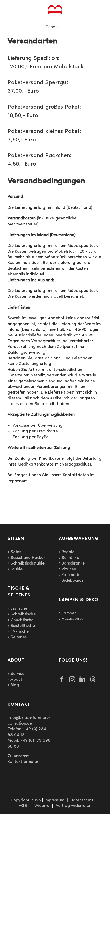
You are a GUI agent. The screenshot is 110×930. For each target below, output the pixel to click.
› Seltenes (17, 636)
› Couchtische (21, 619)
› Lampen (68, 612)
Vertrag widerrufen (73, 805)
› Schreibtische (22, 613)
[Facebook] (62, 679)
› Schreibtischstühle (26, 563)
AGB (23, 805)
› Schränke (69, 557)
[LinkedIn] (82, 679)
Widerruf (42, 805)
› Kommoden (71, 574)
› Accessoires (71, 618)
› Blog (13, 684)
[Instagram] (72, 679)
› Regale (66, 551)
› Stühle (15, 569)
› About (15, 679)
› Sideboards (71, 580)
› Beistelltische (21, 625)
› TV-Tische (18, 631)
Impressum (54, 800)
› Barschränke (72, 563)
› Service (16, 673)
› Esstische (17, 608)
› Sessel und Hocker (26, 557)
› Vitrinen (67, 569)
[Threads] (93, 679)
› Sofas (14, 551)
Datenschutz (82, 800)
